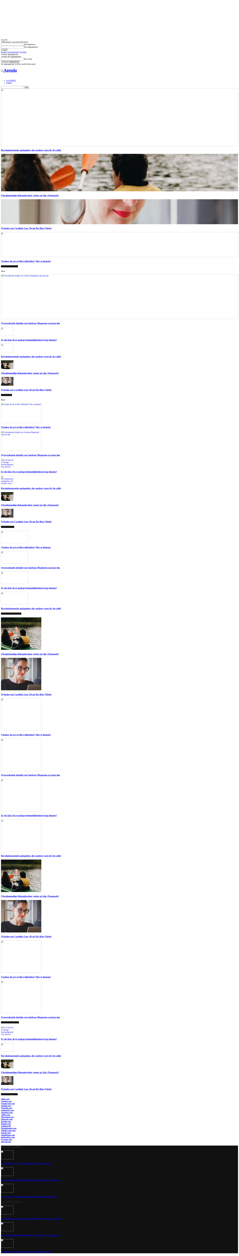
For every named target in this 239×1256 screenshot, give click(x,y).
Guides (9, 83)
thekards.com (6, 1119)
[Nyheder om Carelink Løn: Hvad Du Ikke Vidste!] (119, 223)
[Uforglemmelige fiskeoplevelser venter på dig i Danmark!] (119, 191)
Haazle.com (6, 1124)
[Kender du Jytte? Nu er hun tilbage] (21, 450)
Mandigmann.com (8, 1128)
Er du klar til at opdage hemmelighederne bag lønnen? (29, 340)
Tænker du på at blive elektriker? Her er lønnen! (26, 261)
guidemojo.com (7, 1110)
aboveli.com (6, 1142)
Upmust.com (6, 1101)
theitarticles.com (8, 1137)
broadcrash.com (8, 1104)
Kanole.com (6, 1121)
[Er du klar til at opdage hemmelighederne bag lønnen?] (7, 335)
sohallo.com (6, 1106)
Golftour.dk (6, 1126)
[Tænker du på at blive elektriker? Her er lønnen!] (119, 256)
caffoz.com (5, 1115)
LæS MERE (11, 80)
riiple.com (5, 1099)
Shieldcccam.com (8, 1130)
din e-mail (28, 59)
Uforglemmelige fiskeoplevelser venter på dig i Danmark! (30, 195)
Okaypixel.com (7, 1117)
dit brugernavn (29, 44)
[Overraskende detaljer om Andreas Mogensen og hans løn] (119, 318)
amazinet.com (7, 1113)
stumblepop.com (8, 1135)
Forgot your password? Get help (13, 52)
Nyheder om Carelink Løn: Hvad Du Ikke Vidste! (26, 228)
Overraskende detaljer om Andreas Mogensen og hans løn (30, 323)
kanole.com (6, 1133)
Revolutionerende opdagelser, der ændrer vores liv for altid (31, 150)
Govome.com (6, 1139)
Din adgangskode (31, 47)
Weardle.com (6, 1108)
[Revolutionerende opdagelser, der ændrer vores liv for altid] (119, 145)
